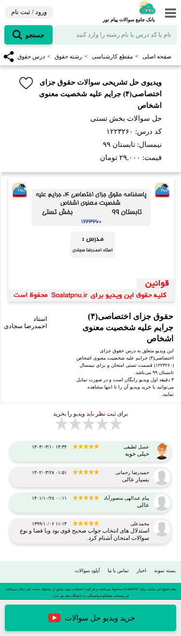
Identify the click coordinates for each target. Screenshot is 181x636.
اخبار (141, 570)
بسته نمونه (165, 570)
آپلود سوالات (87, 570)
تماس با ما (118, 570)
